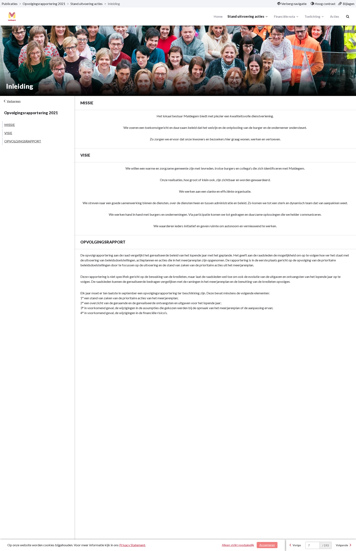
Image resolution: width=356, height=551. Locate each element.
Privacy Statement (132, 545)
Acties (334, 16)
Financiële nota (284, 16)
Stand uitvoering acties (86, 4)
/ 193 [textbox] (325, 545)
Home (218, 16)
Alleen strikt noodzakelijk (238, 545)
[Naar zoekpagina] (348, 16)
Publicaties (10, 4)
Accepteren (267, 545)
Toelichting (312, 16)
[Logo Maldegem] (12, 16)
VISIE (8, 133)
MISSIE (9, 125)
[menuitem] (292, 3)
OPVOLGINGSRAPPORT (22, 141)
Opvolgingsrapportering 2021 (44, 4)
